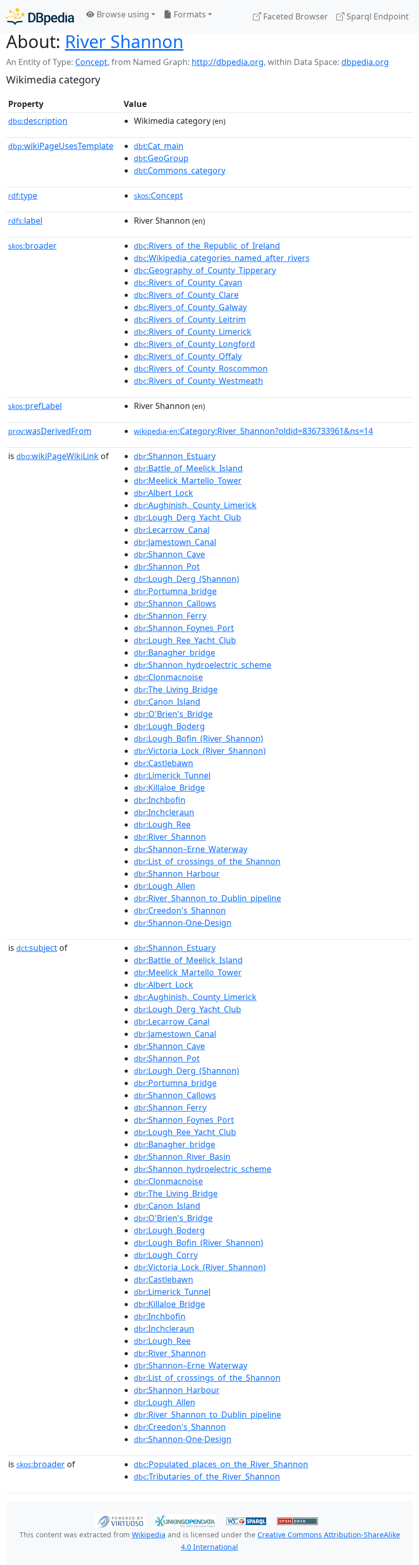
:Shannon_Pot (167, 566)
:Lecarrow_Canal (172, 529)
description (37, 120)
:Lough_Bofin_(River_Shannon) (198, 738)
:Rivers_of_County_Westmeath (198, 380)
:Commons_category (179, 170)
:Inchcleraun (164, 812)
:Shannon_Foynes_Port (184, 628)
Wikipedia (149, 1534)
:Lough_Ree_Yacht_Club (185, 640)
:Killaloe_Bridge (169, 787)
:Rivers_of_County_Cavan (188, 282)
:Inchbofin (159, 800)
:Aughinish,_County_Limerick (195, 505)
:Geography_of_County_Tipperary (205, 270)
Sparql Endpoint (376, 16)
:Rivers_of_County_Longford (194, 344)
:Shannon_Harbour (177, 873)
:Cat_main (158, 145)
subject (36, 947)
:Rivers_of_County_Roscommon (201, 368)
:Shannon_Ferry (170, 615)
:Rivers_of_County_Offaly (188, 356)
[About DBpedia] (40, 16)
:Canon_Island (167, 701)
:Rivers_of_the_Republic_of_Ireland (207, 245)
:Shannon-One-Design (182, 922)
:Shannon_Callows (175, 603)
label (25, 220)
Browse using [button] (122, 14)
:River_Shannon (170, 836)
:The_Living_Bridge (176, 689)
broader (32, 245)
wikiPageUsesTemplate (60, 145)
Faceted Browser (294, 16)
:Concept (158, 195)
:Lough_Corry (166, 1254)
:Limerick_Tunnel (172, 775)
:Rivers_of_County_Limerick (192, 331)
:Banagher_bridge (174, 652)
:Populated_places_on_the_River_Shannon (221, 1464)
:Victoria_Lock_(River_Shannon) (200, 750)
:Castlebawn (163, 763)
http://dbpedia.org (228, 62)
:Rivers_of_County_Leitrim (190, 319)
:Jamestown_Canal (175, 542)
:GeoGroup (161, 158)
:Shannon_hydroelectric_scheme (202, 664)
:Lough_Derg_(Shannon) (186, 578)
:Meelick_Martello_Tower (188, 480)
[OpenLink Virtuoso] (120, 1520)
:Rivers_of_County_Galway (190, 307)
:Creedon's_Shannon (180, 910)
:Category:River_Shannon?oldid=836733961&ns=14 (253, 431)
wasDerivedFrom (49, 431)
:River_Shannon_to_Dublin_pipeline (207, 898)
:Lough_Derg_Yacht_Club (187, 517)
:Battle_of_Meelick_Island (188, 468)
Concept (91, 62)
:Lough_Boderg (169, 726)
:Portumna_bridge (175, 591)
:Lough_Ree (162, 824)
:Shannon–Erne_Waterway (190, 849)
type (22, 195)
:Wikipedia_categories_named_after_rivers (222, 258)
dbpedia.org (365, 62)
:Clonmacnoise (168, 677)
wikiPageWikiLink (57, 456)
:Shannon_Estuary (175, 456)
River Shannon (124, 41)
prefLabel (35, 405)
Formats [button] (189, 14)
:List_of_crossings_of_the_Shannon (207, 861)
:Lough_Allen (164, 886)
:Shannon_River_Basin (182, 1156)
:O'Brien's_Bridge (173, 714)
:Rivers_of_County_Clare (186, 294)
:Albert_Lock (163, 492)
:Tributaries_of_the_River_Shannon (207, 1476)
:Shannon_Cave (169, 554)
